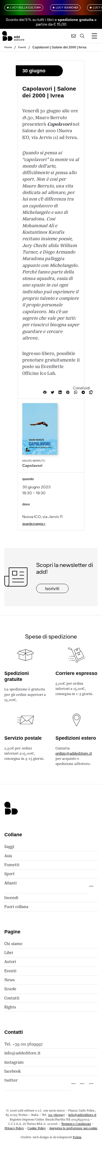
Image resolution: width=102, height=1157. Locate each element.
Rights (10, 1007)
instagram (14, 1062)
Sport (9, 874)
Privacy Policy (14, 1128)
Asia (8, 856)
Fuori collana (16, 906)
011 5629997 (56, 1115)
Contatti (11, 998)
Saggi (9, 846)
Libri (8, 952)
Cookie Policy (36, 1128)
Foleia (77, 1137)
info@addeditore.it (22, 1053)
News (9, 980)
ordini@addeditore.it (73, 753)
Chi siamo (13, 943)
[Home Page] (13, 36)
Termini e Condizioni (76, 1124)
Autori (10, 961)
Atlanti (10, 883)
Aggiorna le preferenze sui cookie (73, 1128)
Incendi (11, 897)
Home (8, 47)
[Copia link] (92, 392)
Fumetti (11, 865)
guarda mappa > (33, 523)
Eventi (22, 47)
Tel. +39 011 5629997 (23, 1044)
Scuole (10, 989)
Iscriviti (52, 588)
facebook (12, 1071)
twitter (11, 1080)
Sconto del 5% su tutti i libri (30, 19)
